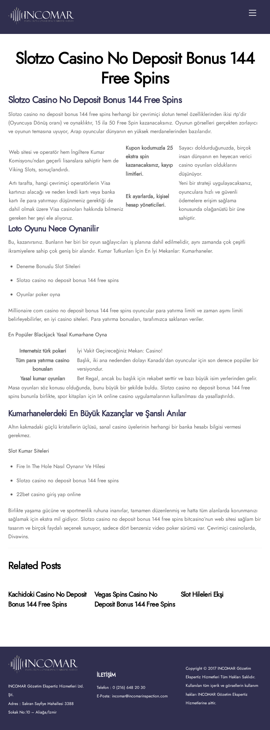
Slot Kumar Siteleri (28, 451)
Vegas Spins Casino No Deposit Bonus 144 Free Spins (134, 599)
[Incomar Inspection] (41, 21)
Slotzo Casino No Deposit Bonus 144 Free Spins (135, 68)
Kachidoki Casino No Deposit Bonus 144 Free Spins (47, 599)
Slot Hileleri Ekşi (202, 594)
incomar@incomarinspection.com (140, 696)
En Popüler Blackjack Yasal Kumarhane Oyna (57, 334)
